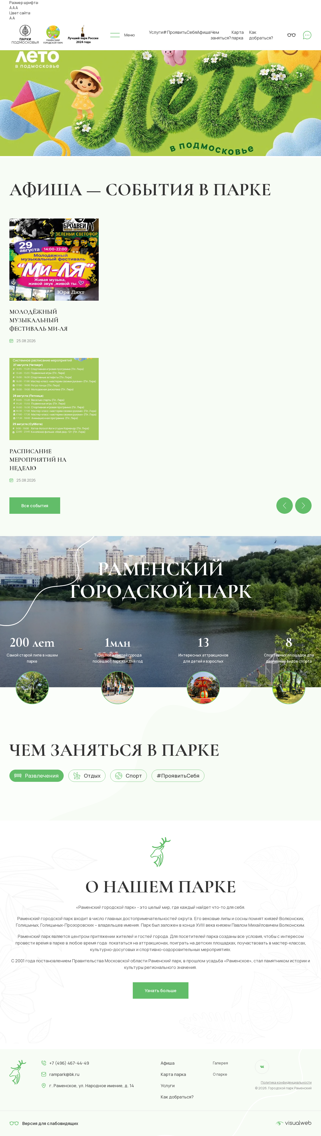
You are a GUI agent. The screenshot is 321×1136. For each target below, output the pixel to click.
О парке (220, 1074)
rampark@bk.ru (64, 1074)
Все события (34, 505)
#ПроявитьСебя (180, 32)
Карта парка (237, 35)
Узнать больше (160, 990)
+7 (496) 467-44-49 (69, 1063)
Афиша (204, 32)
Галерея (220, 1063)
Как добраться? (261, 35)
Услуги (156, 32)
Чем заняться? (221, 35)
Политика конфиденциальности (286, 1082)
